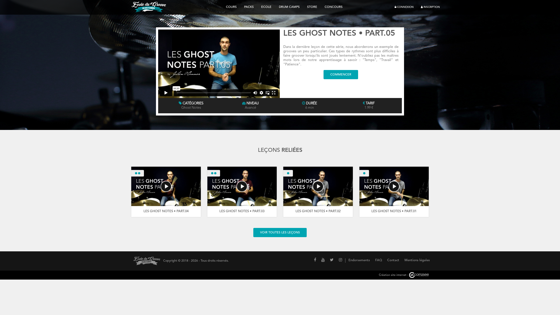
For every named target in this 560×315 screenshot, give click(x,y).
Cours (231, 7)
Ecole (266, 7)
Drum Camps (289, 7)
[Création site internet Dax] (419, 275)
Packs (249, 7)
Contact (393, 260)
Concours (334, 7)
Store (312, 7)
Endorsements (359, 260)
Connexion (405, 7)
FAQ (378, 260)
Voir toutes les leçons (280, 232)
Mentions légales (417, 260)
